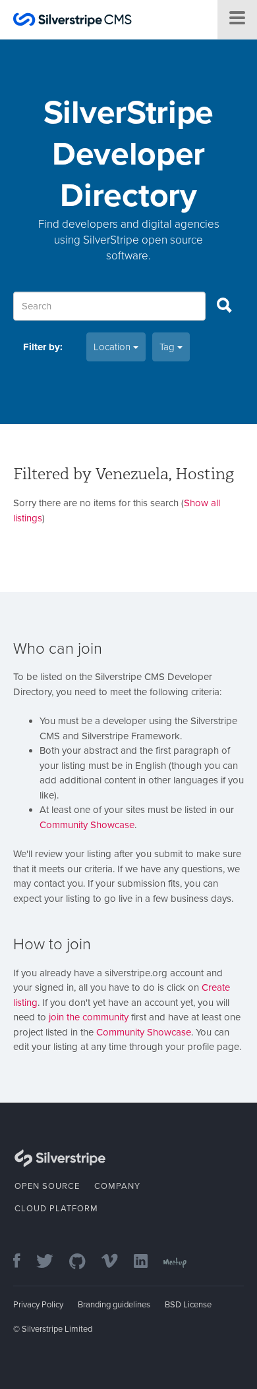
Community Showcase (87, 825)
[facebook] (23, 1262)
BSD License (188, 1304)
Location (113, 347)
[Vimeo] (116, 1262)
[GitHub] (84, 1262)
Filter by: (43, 347)
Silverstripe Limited (57, 1329)
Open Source (47, 1186)
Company (117, 1186)
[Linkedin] (147, 1262)
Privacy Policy (38, 1304)
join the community (88, 1017)
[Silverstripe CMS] (72, 21)
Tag (168, 347)
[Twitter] (51, 1262)
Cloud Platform (56, 1208)
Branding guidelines (114, 1304)
